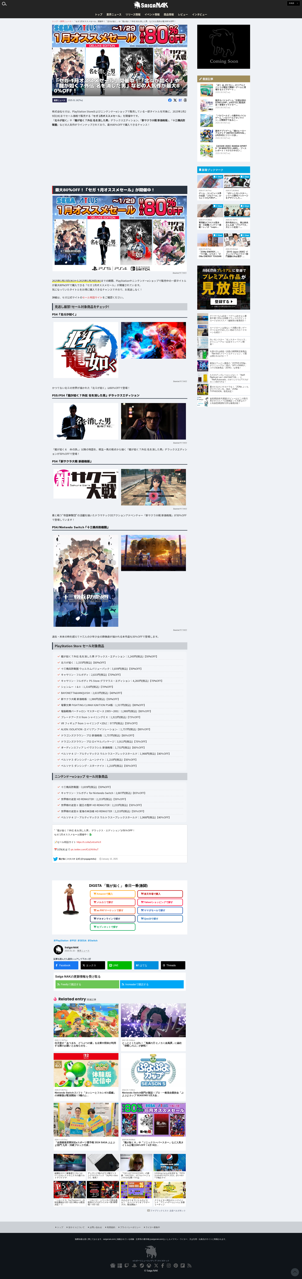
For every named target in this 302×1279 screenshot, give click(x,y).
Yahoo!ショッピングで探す (158, 902)
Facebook (64, 965)
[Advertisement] (119, 159)
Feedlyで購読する (71, 984)
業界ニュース (113, 14)
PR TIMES (182, 273)
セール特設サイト (92, 297)
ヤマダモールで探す (154, 910)
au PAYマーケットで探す (110, 910)
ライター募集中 (153, 1227)
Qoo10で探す (151, 918)
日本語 (292, 3)
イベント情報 (152, 14)
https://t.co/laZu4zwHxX (89, 842)
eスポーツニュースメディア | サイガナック (151, 1260)
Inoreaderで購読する (137, 984)
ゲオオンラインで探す (108, 918)
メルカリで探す (105, 902)
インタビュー (199, 14)
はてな (141, 965)
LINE (115, 965)
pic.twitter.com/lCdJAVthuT (84, 849)
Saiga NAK (151, 5)
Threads (171, 965)
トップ (98, 14)
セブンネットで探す (107, 927)
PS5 (74, 940)
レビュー (183, 14)
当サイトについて (76, 1227)
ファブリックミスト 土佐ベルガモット (168, 1210)
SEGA (83, 940)
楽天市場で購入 (152, 894)
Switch (94, 940)
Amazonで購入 (105, 894)
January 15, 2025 (110, 859)
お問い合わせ (96, 1227)
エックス (91, 965)
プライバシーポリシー (130, 1227)
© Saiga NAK (151, 1270)
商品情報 (169, 14)
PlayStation (62, 940)
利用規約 (111, 1227)
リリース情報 (133, 14)
